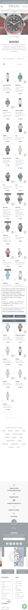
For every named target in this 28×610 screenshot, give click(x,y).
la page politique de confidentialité (15, 311)
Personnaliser (20, 316)
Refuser (8, 316)
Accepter (14, 320)
